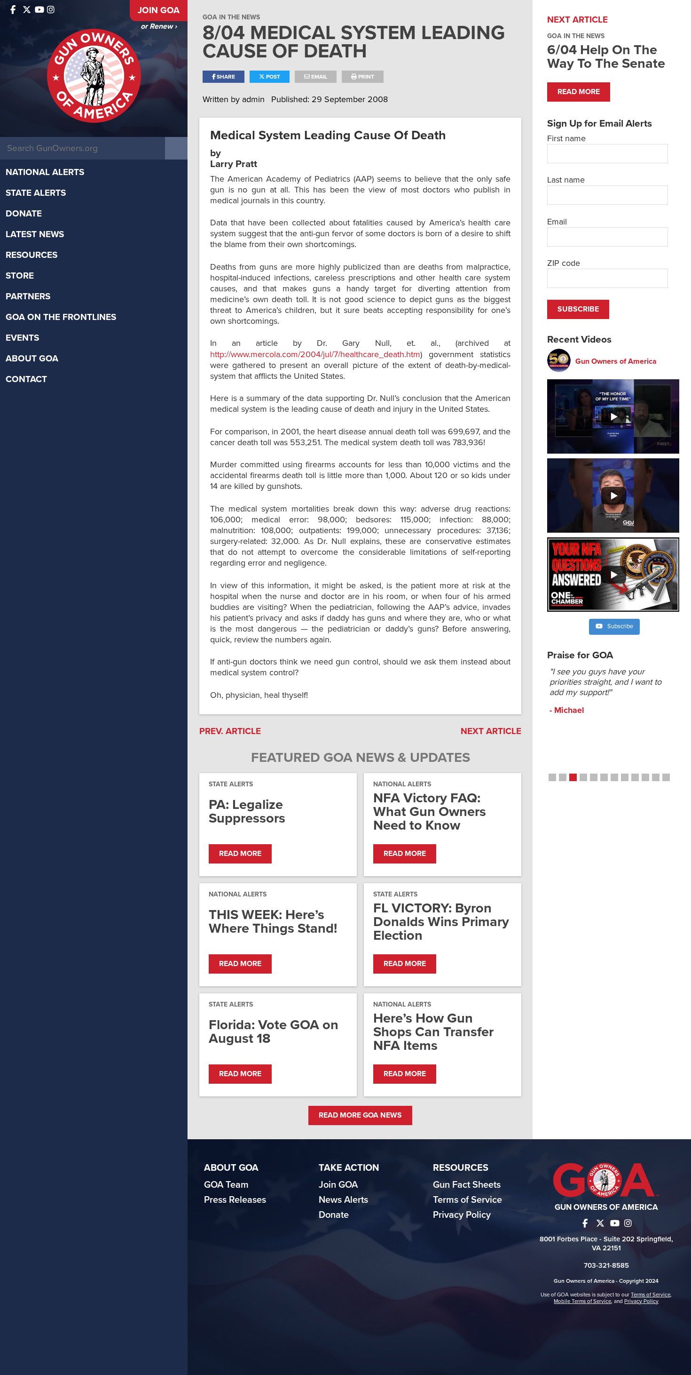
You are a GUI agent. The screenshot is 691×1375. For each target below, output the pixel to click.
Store (20, 276)
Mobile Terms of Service (582, 1301)
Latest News (35, 234)
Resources (31, 255)
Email (318, 76)
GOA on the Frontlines (61, 317)
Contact (26, 379)
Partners (28, 296)
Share (225, 76)
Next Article (491, 731)
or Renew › (159, 26)
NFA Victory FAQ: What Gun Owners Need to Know (429, 811)
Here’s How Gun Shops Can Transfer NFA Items (433, 1031)
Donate (24, 213)
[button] (552, 777)
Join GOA (159, 10)
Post (272, 76)
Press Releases (235, 1200)
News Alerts (343, 1200)
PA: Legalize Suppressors (247, 811)
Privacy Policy (462, 1215)
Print (365, 76)
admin (254, 99)
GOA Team (226, 1185)
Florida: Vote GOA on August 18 (273, 1031)
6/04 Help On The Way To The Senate (606, 56)
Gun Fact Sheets (467, 1185)
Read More (240, 853)
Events (22, 338)
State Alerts (36, 193)
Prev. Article (230, 731)
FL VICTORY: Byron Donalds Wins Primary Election (441, 921)
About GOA (32, 358)
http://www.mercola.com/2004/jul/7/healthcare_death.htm (315, 354)
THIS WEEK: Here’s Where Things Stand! (273, 921)
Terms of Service (467, 1200)
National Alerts (45, 172)
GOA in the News (231, 17)
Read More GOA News (360, 1115)
